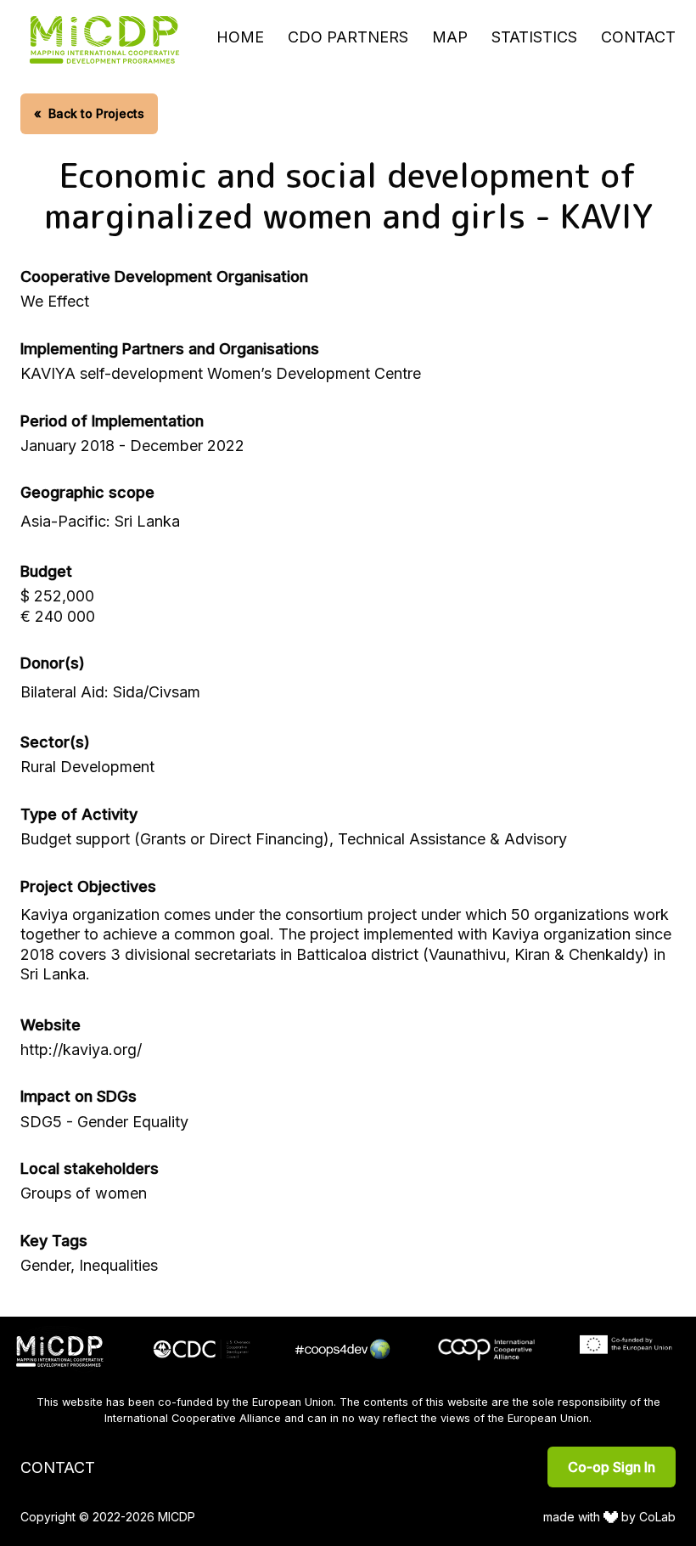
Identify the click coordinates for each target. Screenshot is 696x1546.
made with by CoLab (609, 1516)
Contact (638, 37)
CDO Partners (348, 37)
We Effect (54, 301)
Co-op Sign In (611, 1467)
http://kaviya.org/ (81, 1049)
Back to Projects (89, 113)
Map (450, 37)
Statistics (534, 37)
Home (240, 37)
